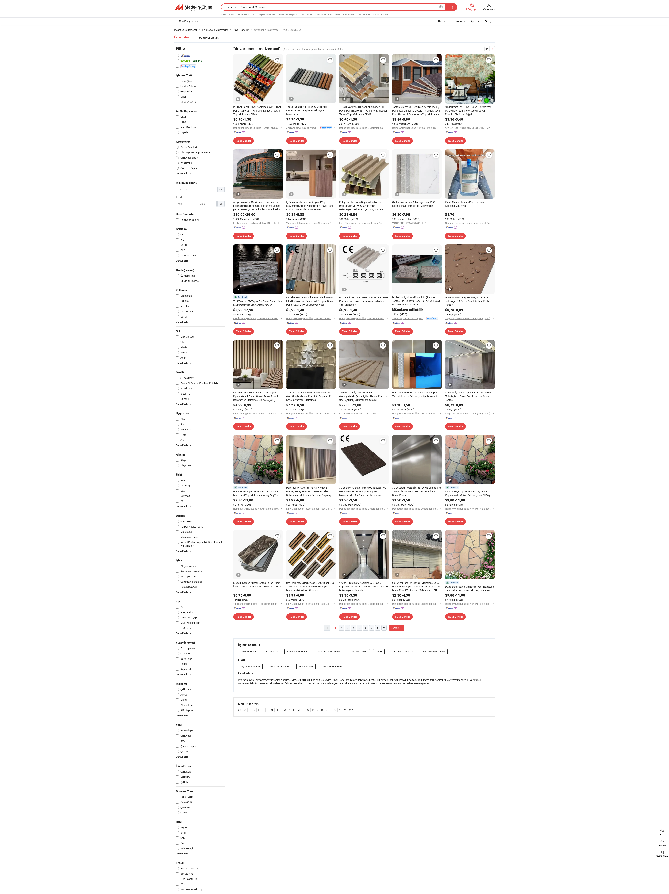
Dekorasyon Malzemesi (329, 651)
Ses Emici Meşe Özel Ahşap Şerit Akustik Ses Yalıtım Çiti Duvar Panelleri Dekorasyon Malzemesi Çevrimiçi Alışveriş (310, 586)
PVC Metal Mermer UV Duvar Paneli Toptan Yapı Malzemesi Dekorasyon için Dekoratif (415, 394)
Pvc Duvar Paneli (381, 14)
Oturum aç (489, 9)
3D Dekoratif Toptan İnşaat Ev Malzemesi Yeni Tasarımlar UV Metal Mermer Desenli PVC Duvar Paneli (416, 491)
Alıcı (440, 21)
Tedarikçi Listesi (208, 37)
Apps (473, 21)
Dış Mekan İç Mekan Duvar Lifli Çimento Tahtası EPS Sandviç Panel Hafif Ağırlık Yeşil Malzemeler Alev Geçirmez (416, 301)
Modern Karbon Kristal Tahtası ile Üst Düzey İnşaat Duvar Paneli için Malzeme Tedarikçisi (257, 584)
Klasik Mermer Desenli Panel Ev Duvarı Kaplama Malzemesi (465, 203)
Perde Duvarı (349, 14)
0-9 (239, 710)
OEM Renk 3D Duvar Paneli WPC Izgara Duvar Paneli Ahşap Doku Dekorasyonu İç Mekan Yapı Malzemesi (363, 301)
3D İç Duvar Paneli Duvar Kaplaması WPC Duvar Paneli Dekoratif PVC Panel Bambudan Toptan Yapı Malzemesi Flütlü (363, 110)
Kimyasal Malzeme (297, 651)
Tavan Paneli (364, 14)
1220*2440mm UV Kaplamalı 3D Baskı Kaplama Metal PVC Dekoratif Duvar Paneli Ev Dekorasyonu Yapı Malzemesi (364, 586)
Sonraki (395, 627)
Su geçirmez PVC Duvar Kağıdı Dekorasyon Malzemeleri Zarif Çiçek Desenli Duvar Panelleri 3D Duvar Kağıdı (468, 110)
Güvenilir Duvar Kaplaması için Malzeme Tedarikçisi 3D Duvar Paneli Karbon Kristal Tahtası (467, 301)
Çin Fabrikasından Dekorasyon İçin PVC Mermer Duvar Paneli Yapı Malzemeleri (413, 203)
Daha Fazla (244, 672)
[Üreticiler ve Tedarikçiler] (193, 7)
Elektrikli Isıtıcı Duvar (246, 14)
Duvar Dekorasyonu (287, 14)
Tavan (337, 14)
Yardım (458, 21)
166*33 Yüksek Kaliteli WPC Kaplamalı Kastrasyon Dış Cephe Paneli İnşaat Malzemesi (306, 110)
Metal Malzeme (359, 651)
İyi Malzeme (272, 651)
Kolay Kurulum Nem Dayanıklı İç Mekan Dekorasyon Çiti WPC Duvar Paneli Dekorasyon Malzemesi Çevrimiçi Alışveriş (361, 205)
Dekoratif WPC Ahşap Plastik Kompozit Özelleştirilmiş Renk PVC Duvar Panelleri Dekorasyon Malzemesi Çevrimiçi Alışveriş (308, 491)
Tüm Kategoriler (187, 21)
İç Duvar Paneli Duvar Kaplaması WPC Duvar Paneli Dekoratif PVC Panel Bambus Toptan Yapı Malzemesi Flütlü (257, 110)
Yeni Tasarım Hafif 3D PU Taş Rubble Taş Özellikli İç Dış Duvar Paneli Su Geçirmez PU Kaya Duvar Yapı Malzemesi (309, 396)
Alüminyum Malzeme (402, 651)
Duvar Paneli (306, 14)
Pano (379, 651)
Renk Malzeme (248, 651)
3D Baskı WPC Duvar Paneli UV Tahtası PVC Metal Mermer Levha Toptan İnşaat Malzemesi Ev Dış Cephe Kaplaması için (362, 491)
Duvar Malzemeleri (323, 14)
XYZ (351, 710)
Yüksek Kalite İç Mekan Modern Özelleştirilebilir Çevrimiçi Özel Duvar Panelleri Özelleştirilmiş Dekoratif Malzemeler (363, 396)
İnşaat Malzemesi (267, 14)
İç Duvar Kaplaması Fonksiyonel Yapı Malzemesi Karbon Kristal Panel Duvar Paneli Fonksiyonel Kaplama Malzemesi (310, 205)
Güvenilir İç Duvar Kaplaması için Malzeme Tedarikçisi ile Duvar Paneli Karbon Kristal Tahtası (468, 396)
